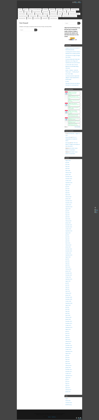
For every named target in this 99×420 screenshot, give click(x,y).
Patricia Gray (53, 13)
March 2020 (67, 315)
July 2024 (67, 210)
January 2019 (68, 343)
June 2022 (67, 261)
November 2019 (68, 323)
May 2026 (67, 166)
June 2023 (67, 236)
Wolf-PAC (30, 18)
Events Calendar (75, 9)
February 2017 (68, 389)
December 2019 (68, 321)
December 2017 (68, 369)
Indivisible (45, 9)
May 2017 (67, 383)
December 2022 (68, 249)
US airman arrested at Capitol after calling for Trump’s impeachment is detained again (72, 77)
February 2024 (68, 220)
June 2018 (67, 357)
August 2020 (68, 305)
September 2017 (68, 375)
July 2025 (67, 186)
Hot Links (65, 13)
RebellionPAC (45, 18)
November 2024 (68, 202)
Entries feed (67, 400)
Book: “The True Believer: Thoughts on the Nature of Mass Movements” (72, 144)
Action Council (27, 11)
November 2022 (68, 251)
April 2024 (67, 216)
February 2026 (68, 172)
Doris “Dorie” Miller (69, 73)
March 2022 (67, 267)
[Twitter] (76, 2)
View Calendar (77, 126)
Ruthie (60, 13)
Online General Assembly (74, 13)
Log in (66, 398)
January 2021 (68, 295)
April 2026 (67, 168)
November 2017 (68, 371)
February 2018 (68, 365)
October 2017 (68, 373)
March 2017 (67, 387)
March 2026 (67, 170)
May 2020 (67, 311)
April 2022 (67, 265)
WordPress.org (68, 404)
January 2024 (68, 222)
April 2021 (67, 289)
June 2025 (67, 188)
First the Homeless (71, 11)
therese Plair (68, 137)
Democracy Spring (42, 16)
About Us (25, 9)
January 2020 (68, 319)
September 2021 (68, 279)
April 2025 (67, 192)
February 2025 (68, 196)
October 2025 (68, 180)
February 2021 (68, 293)
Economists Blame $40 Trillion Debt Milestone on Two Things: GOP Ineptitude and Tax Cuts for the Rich (72, 61)
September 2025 (68, 182)
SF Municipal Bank (33, 16)
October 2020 (68, 301)
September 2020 (68, 303)
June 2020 (67, 309)
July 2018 (67, 355)
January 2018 (68, 367)
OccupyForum (30, 13)
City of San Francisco (23, 16)
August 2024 (68, 208)
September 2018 (68, 351)
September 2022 (68, 255)
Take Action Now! (22, 18)
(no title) (67, 81)
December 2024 (68, 200)
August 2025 (68, 184)
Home (20, 9)
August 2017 (68, 377)
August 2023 (68, 232)
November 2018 (68, 347)
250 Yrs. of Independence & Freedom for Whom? (71, 139)
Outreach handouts (36, 11)
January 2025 (68, 198)
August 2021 (68, 281)
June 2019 (67, 333)
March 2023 (67, 242)
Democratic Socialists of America (54, 16)
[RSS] (79, 2)
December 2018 (68, 345)
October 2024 (68, 204)
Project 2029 (59, 9)
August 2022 (68, 257)
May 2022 (67, 263)
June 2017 (67, 381)
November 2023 (68, 226)
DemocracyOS (53, 11)
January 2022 (68, 271)
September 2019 (68, 327)
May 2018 (67, 359)
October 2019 (68, 325)
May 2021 (67, 287)
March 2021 (67, 291)
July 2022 (67, 259)
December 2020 (68, 297)
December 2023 (68, 224)
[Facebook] (73, 2)
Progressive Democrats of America (69, 16)
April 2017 (67, 385)
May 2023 (67, 238)
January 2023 (68, 246)
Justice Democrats (53, 18)
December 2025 (68, 176)
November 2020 (68, 299)
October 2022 (68, 253)
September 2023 (68, 230)
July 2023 (67, 234)
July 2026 (67, 162)
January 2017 (68, 391)
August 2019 (68, 329)
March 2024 (67, 218)
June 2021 (67, 285)
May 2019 (67, 335)
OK (35, 29)
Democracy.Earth (62, 11)
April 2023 (67, 240)
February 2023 (68, 244)
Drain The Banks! (22, 13)
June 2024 (67, 212)
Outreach (20, 11)
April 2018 (67, 361)
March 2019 (67, 339)
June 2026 (67, 164)
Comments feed (68, 402)
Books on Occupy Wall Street (35, 9)
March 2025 (67, 194)
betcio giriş (67, 142)
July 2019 (67, 331)
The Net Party (45, 11)
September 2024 (68, 206)
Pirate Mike (46, 13)
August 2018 (68, 353)
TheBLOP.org (66, 9)
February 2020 (68, 317)
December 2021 (68, 273)
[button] (66, 126)
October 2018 (68, 349)
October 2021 (68, 277)
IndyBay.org (52, 9)
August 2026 (68, 160)
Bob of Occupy (38, 13)
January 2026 (68, 174)
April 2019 (67, 337)
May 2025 (67, 190)
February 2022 (68, 269)
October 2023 (68, 228)
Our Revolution (37, 18)
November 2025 (68, 178)
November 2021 (68, 275)
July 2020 (67, 307)
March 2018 (67, 363)
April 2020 (67, 313)
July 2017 (67, 379)
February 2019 (68, 341)
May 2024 (67, 214)
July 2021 (67, 283)
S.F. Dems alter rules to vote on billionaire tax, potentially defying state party (71, 66)
